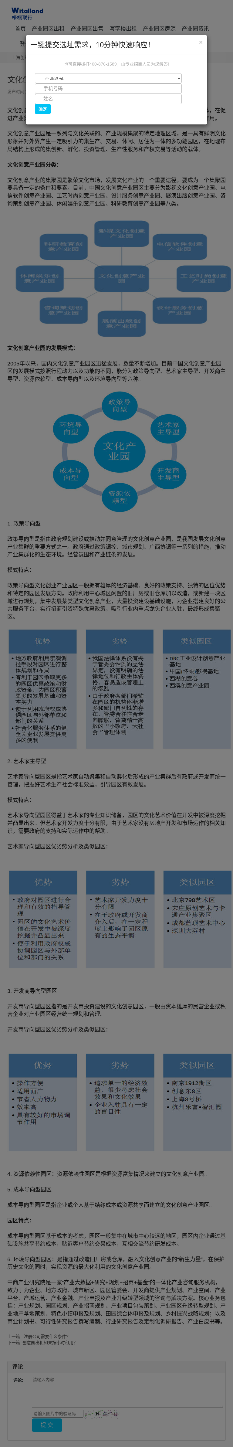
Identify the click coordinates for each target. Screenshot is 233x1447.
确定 (43, 109)
